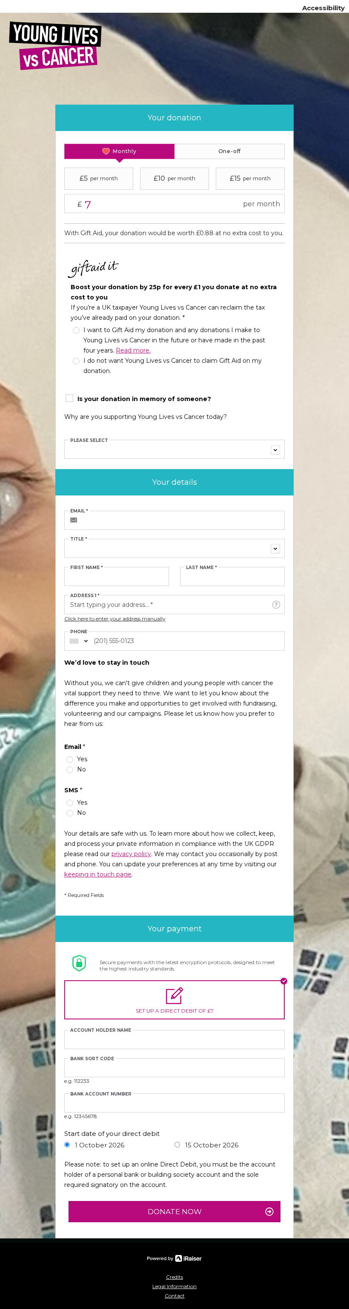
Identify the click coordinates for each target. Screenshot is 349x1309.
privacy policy (131, 854)
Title (78, 539)
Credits (174, 1277)
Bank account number (101, 1094)
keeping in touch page (98, 874)
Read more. (133, 350)
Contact (175, 1295)
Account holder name (100, 1030)
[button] (276, 604)
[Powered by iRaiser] (174, 1258)
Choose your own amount (148, 204)
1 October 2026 (98, 1145)
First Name (86, 567)
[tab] (119, 151)
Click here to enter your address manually (115, 618)
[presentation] (119, 151)
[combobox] (174, 449)
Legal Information (174, 1286)
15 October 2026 (210, 1145)
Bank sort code (92, 1058)
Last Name (201, 567)
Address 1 (85, 595)
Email (79, 511)
